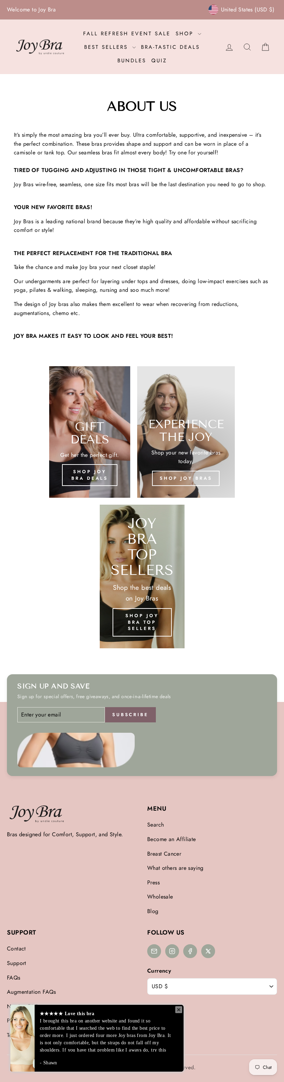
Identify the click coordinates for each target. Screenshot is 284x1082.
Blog (153, 911)
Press (153, 882)
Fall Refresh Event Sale (126, 33)
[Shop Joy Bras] (186, 432)
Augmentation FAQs (31, 992)
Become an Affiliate (171, 839)
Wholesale (160, 897)
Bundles (131, 60)
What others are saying (175, 868)
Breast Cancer (164, 854)
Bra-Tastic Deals (170, 47)
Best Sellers (107, 47)
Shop (186, 33)
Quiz (159, 60)
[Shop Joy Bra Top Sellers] (142, 576)
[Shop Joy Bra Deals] (89, 432)
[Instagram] (172, 951)
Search (155, 825)
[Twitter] (208, 951)
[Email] (154, 951)
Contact (16, 949)
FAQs (13, 978)
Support (16, 963)
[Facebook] (190, 951)
